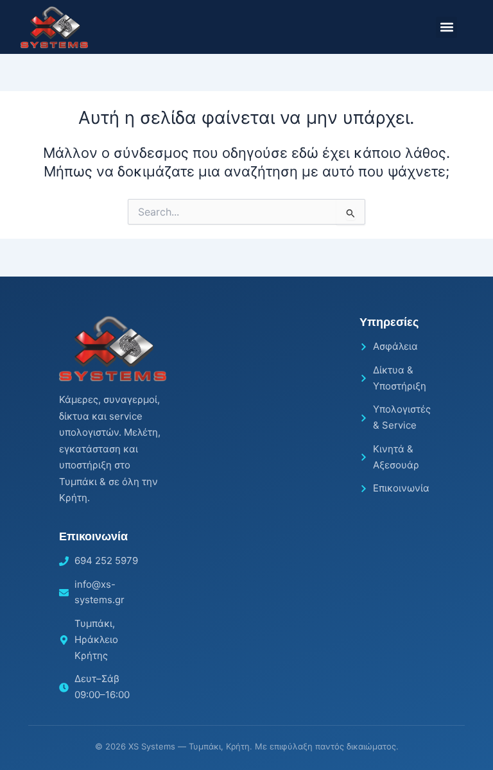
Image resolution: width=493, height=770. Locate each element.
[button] (446, 27)
